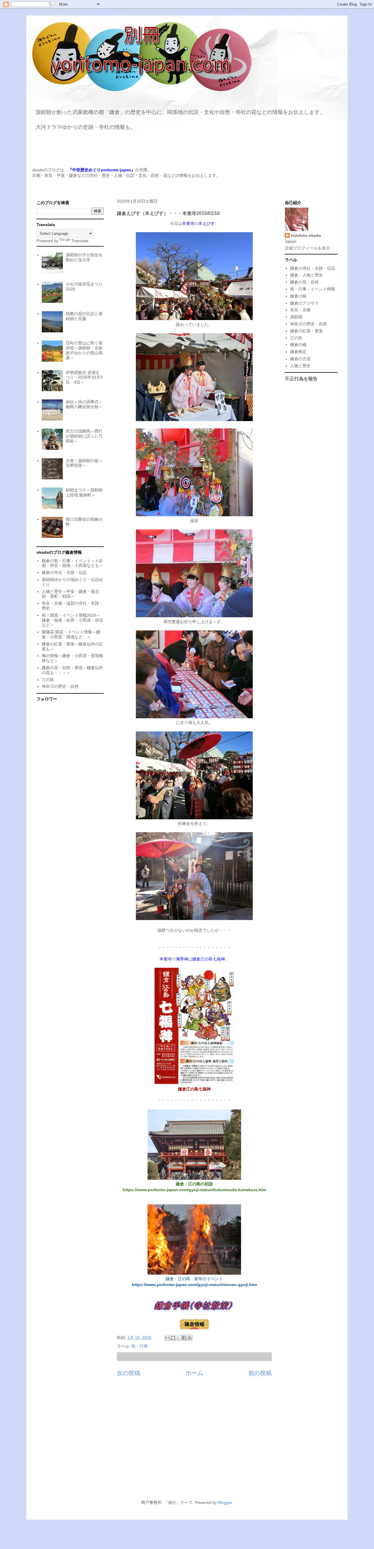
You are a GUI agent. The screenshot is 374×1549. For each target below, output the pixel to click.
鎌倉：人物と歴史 (306, 275)
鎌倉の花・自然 (304, 282)
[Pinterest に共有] (190, 1338)
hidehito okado (306, 235)
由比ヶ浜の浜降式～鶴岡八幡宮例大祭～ (84, 404)
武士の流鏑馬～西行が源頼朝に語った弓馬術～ (84, 436)
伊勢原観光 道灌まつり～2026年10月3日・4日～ (84, 377)
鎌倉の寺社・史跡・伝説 (64, 572)
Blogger (225, 1502)
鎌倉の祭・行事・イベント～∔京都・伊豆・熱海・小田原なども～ (72, 563)
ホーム (194, 1373)
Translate (80, 240)
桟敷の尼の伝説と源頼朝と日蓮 (84, 316)
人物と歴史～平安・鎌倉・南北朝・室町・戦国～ (70, 594)
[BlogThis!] (173, 1338)
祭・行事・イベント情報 (312, 289)
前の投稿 (260, 1373)
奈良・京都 (300, 309)
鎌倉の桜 (298, 296)
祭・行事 (139, 1346)
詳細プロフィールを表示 (307, 248)
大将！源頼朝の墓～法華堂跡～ (84, 463)
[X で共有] (178, 1338)
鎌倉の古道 (300, 358)
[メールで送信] (167, 1338)
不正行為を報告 (301, 378)
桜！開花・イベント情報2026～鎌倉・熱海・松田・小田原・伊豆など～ (72, 620)
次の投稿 (128, 1373)
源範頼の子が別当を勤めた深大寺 (84, 257)
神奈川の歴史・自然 (60, 686)
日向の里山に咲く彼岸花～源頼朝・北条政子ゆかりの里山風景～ (84, 350)
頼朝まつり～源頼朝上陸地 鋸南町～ (84, 492)
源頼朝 (296, 316)
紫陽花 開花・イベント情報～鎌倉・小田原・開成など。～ (71, 634)
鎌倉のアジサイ (304, 303)
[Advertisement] (187, 1442)
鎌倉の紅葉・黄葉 (306, 331)
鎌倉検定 (298, 351)
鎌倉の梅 (298, 344)
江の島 (48, 679)
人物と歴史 (300, 365)
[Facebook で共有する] (184, 1338)
